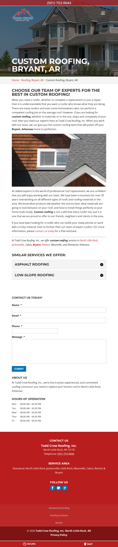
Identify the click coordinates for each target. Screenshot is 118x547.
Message (18, 337)
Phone (17, 326)
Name (17, 305)
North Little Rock (89, 240)
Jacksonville (18, 244)
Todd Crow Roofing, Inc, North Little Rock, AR (63, 530)
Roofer (59, 522)
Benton (46, 244)
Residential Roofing (59, 508)
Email (16, 315)
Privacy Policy (59, 535)
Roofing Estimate (59, 515)
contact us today (44, 231)
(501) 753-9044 (59, 2)
